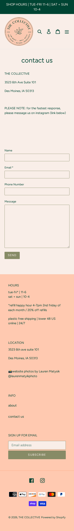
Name (8, 150)
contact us (16, 416)
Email (9, 167)
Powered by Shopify (53, 517)
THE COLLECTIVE (29, 517)
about (12, 405)
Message (10, 201)
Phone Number (14, 184)
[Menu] (66, 31)
